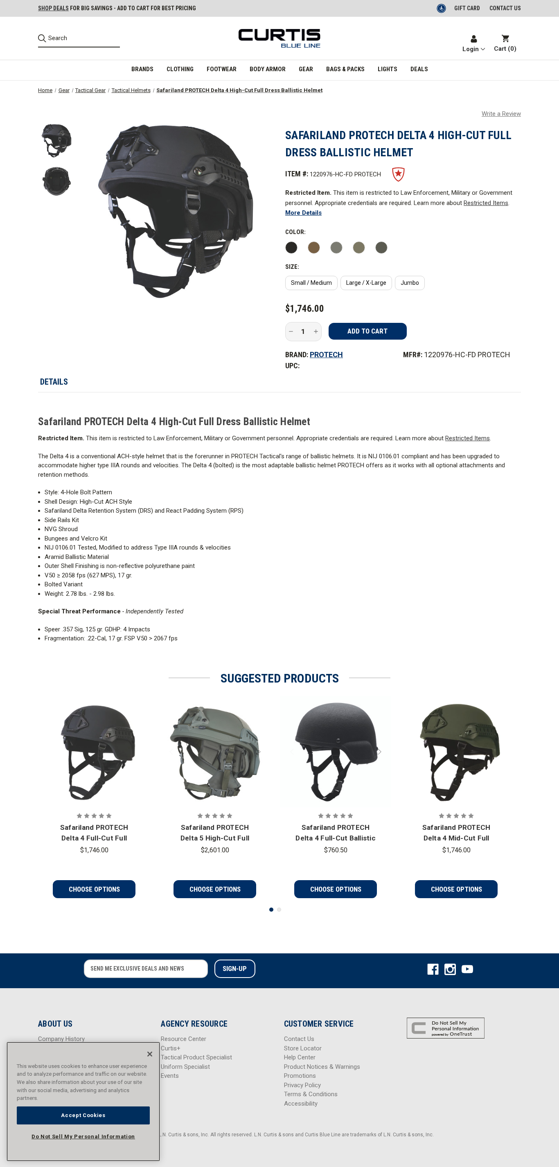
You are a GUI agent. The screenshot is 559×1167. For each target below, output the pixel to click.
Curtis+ (170, 1048)
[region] (83, 1101)
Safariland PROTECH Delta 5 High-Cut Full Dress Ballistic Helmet (215, 833)
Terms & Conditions (311, 1094)
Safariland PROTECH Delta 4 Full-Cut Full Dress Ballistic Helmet (94, 833)
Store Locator (303, 1048)
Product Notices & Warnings (322, 1066)
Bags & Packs (345, 69)
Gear (306, 69)
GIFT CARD (467, 8)
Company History (61, 1039)
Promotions (300, 1075)
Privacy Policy (302, 1085)
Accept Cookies (83, 1115)
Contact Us (299, 1039)
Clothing (180, 69)
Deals (419, 69)
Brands (142, 69)
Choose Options (94, 889)
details (54, 382)
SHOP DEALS (53, 8)
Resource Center (183, 1039)
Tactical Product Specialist (196, 1057)
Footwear (222, 69)
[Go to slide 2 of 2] (279, 910)
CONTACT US (505, 8)
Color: (295, 232)
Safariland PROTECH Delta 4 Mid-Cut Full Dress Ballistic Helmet (456, 833)
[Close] (150, 1054)
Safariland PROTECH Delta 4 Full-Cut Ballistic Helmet (335, 833)
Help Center (300, 1057)
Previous (172, 752)
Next (258, 752)
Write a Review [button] (501, 113)
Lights (387, 69)
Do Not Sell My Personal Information (83, 1136)
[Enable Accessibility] (442, 8)
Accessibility (301, 1103)
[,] (94, 751)
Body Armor (268, 69)
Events (170, 1075)
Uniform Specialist (185, 1066)
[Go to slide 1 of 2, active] (271, 910)
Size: (292, 266)
